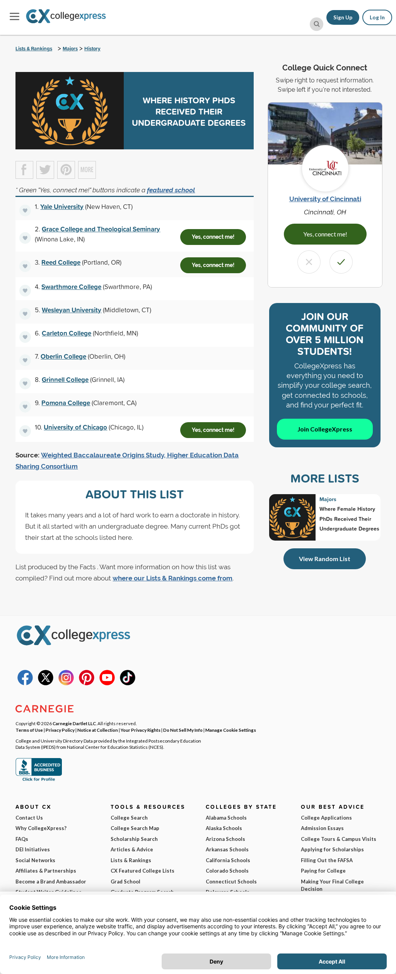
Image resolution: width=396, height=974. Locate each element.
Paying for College (323, 871)
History (92, 48)
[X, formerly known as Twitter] (45, 683)
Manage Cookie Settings (230, 730)
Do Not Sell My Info (183, 730)
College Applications (326, 818)
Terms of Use (29, 730)
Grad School (125, 881)
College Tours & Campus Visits (338, 839)
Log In (377, 17)
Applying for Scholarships (332, 849)
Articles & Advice (132, 849)
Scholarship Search (134, 839)
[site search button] (316, 24)
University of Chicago (75, 427)
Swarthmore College (71, 286)
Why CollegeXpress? (41, 828)
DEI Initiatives (32, 849)
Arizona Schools (225, 839)
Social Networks (35, 860)
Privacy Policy (60, 730)
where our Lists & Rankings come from (172, 578)
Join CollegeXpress (324, 429)
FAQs (21, 839)
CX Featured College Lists (142, 871)
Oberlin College (63, 356)
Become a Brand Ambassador (50, 881)
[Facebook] (25, 683)
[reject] (309, 262)
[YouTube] (107, 683)
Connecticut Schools (231, 881)
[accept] (341, 262)
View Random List (324, 558)
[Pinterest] (86, 683)
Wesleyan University (71, 310)
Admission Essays (322, 828)
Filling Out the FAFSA (327, 860)
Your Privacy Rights (140, 730)
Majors (70, 48)
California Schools (228, 860)
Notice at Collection (97, 730)
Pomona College (65, 402)
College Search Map (135, 828)
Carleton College (66, 333)
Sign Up (342, 17)
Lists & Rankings (33, 48)
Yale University (62, 206)
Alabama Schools (226, 818)
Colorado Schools (227, 871)
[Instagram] (66, 683)
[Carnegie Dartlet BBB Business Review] (38, 780)
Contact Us (29, 818)
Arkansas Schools (227, 849)
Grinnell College (65, 379)
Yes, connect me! (213, 237)
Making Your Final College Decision (332, 885)
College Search (129, 818)
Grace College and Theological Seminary (101, 229)
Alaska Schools (224, 828)
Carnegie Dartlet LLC (74, 723)
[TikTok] (127, 683)
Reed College (60, 262)
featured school (171, 190)
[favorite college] (25, 210)
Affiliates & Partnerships (45, 871)
